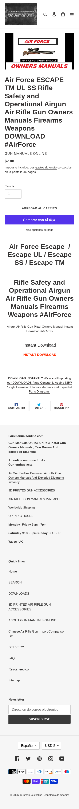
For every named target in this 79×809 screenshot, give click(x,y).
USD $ (50, 746)
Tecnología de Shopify (56, 795)
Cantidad (10, 186)
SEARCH (15, 582)
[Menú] (71, 14)
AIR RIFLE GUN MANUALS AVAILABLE (34, 499)
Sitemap (14, 680)
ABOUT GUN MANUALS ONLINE (32, 620)
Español (27, 746)
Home (12, 571)
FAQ (11, 658)
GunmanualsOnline (31, 795)
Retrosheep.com (19, 669)
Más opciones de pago (39, 229)
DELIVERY (16, 647)
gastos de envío (46, 167)
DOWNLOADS (18, 593)
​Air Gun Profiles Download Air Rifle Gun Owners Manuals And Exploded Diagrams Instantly (36, 477)
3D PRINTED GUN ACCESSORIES (31, 490)
